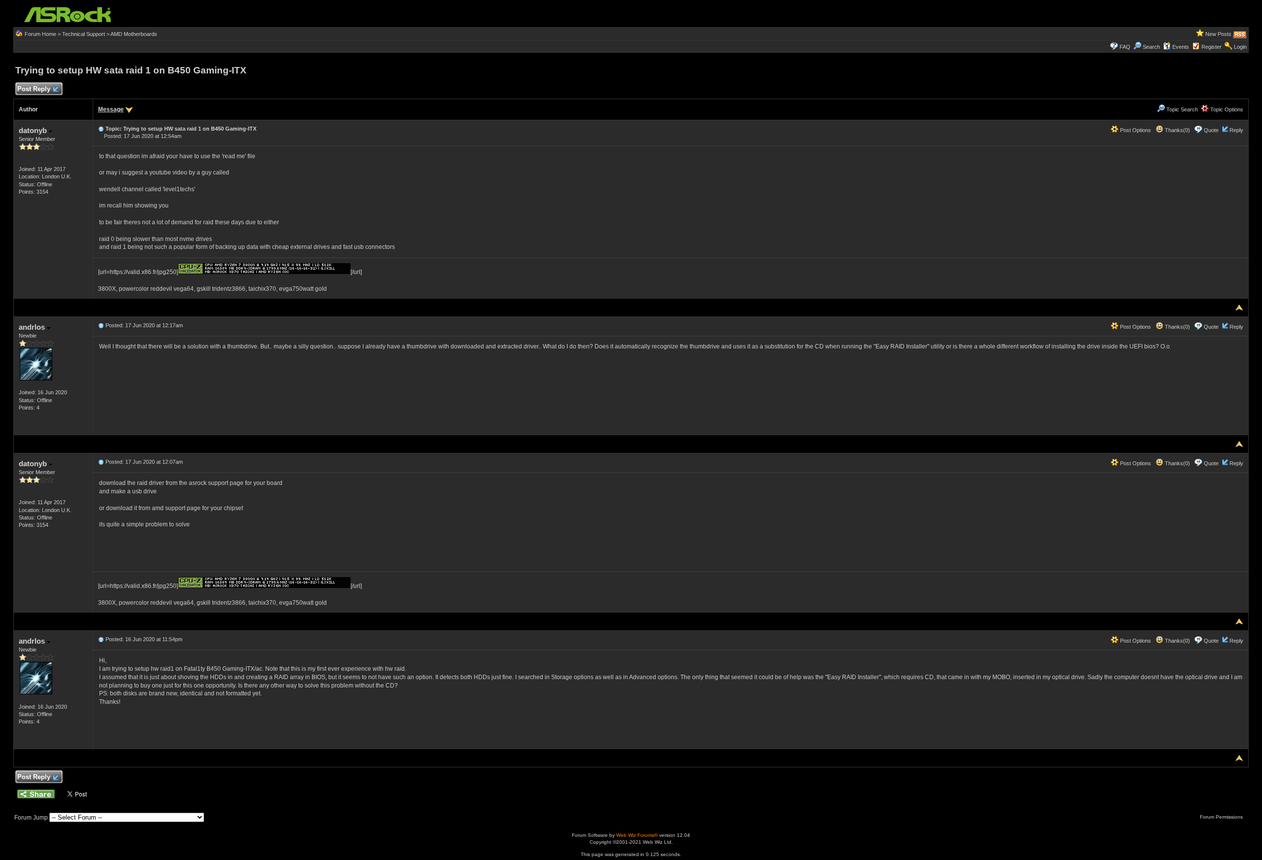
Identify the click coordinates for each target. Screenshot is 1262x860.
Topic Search (1181, 109)
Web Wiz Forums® (637, 835)
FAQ (1125, 47)
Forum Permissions (1222, 817)
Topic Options (1226, 109)
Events (1180, 47)
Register (1211, 47)
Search (1151, 47)
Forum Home (40, 34)
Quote (1211, 130)
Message (111, 109)
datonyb (34, 130)
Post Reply (33, 89)
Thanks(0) (1176, 130)
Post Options (1135, 130)
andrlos (33, 327)
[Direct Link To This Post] (101, 129)
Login (1240, 47)
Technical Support (83, 34)
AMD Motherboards (133, 34)
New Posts (1218, 34)
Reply (1236, 130)
